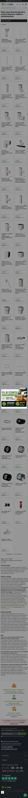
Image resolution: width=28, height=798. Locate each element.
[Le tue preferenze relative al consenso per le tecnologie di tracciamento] (2, 792)
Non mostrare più (23, 388)
